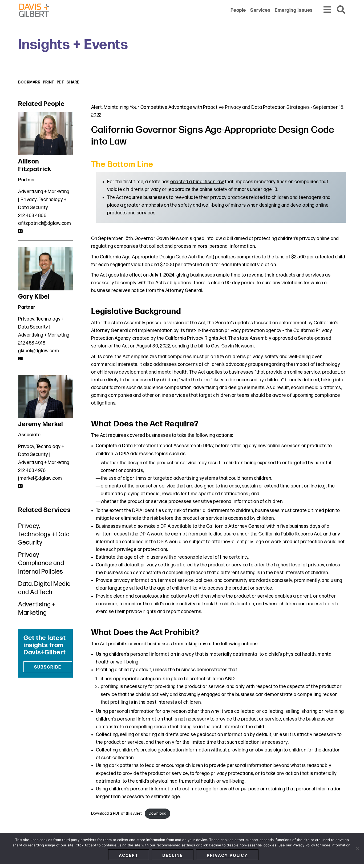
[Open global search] (341, 10)
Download (158, 813)
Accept (128, 855)
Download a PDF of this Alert (116, 813)
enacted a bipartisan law (197, 182)
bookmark (29, 82)
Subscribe (47, 667)
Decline (172, 855)
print (48, 82)
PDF (60, 82)
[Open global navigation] (327, 10)
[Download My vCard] (20, 231)
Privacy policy (227, 855)
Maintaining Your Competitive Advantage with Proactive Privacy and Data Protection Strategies (207, 107)
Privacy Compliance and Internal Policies (41, 563)
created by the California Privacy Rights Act (179, 338)
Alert (96, 107)
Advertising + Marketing (44, 191)
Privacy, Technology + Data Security (44, 534)
